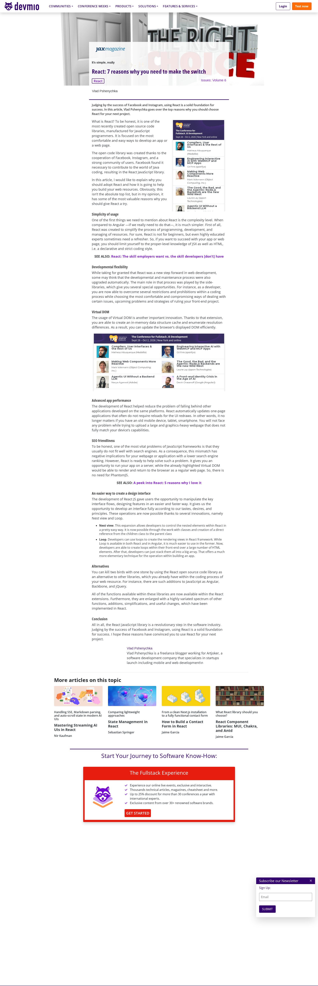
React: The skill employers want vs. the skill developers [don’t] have (167, 256)
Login (283, 6)
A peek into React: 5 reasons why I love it (167, 483)
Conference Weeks (93, 6)
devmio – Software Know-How (24, 6)
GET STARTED (137, 813)
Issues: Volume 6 (213, 80)
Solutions (147, 6)
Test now (301, 6)
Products (123, 6)
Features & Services (179, 6)
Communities (60, 6)
